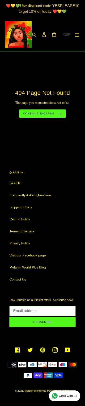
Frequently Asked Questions (30, 195)
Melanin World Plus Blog (27, 267)
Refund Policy (19, 219)
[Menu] (77, 34)
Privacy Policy (19, 243)
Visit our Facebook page (27, 255)
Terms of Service (21, 231)
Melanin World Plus (35, 390)
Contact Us (17, 279)
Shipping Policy (20, 207)
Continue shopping (39, 113)
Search (14, 183)
